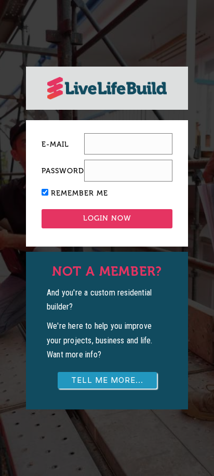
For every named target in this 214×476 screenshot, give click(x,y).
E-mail (55, 144)
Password (63, 170)
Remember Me (79, 193)
